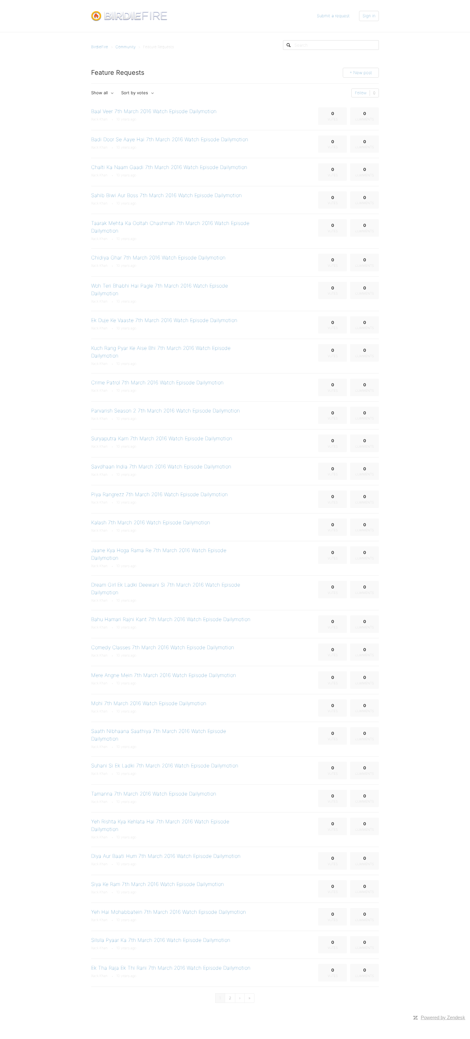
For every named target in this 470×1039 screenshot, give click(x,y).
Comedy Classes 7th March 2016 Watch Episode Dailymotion (162, 647)
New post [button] (362, 72)
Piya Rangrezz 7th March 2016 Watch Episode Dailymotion (159, 494)
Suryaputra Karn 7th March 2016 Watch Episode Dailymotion (161, 438)
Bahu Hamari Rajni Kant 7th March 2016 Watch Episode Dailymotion (170, 619)
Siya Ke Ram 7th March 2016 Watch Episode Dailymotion (157, 884)
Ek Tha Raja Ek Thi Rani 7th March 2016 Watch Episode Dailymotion (170, 968)
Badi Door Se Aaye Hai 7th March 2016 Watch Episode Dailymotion (169, 139)
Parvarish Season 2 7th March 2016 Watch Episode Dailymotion (165, 410)
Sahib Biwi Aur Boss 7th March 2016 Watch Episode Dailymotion (166, 195)
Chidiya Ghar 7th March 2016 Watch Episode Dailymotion (158, 257)
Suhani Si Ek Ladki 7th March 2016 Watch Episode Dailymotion (164, 765)
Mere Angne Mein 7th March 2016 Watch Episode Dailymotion (163, 675)
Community (125, 46)
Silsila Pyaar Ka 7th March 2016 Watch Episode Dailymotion (160, 940)
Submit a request (333, 15)
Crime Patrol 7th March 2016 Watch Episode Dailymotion (157, 382)
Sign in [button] (369, 15)
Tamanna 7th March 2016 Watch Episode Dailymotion (153, 793)
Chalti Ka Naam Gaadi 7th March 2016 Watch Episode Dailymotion (169, 167)
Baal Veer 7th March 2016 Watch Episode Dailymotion (153, 111)
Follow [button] (360, 92)
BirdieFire (99, 46)
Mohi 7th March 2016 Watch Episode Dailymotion (148, 703)
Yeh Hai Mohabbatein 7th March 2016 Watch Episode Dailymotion (168, 912)
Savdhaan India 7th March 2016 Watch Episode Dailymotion (161, 466)
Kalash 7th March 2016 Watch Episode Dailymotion (150, 522)
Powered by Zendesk (443, 1017)
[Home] (129, 15)
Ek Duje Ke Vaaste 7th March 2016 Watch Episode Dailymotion (164, 320)
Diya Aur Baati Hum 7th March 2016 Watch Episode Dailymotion (165, 856)
